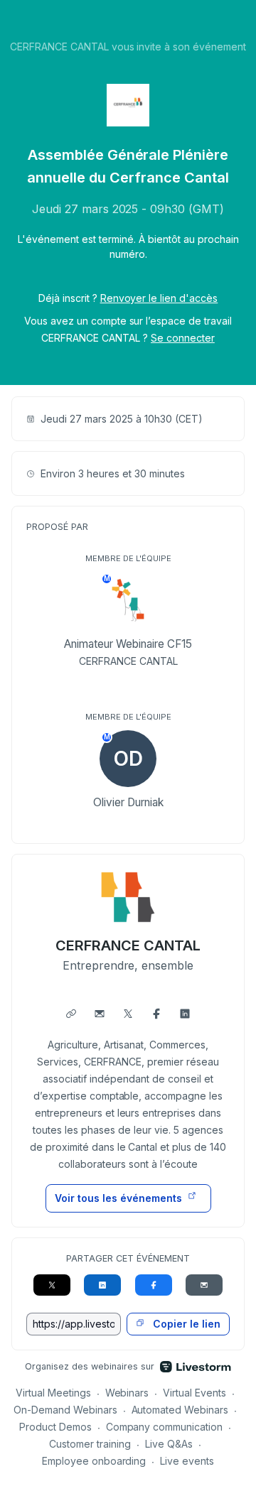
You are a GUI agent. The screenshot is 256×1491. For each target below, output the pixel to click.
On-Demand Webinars (65, 1410)
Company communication (164, 1427)
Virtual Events (194, 1393)
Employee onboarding (94, 1461)
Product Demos (55, 1427)
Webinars (127, 1393)
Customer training (90, 1444)
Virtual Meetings (53, 1393)
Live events (187, 1461)
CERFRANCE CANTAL (128, 945)
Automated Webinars (180, 1410)
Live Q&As (169, 1444)
